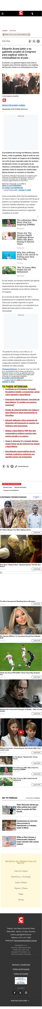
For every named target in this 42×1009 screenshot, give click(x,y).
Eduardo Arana (7, 487)
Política (6, 41)
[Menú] (3, 14)
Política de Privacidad (21, 969)
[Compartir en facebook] (29, 41)
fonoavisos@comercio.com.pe (25, 941)
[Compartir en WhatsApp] (38, 41)
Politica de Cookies (21, 974)
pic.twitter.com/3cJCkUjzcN (13, 378)
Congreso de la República (11, 490)
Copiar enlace (23, 466)
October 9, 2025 (25, 190)
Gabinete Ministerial (20, 487)
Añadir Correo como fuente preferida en (16, 34)
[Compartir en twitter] (34, 41)
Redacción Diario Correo (13, 105)
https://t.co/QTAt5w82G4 (11, 185)
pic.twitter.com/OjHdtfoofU (12, 188)
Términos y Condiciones (21, 965)
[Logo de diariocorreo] (21, 13)
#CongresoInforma (9, 369)
